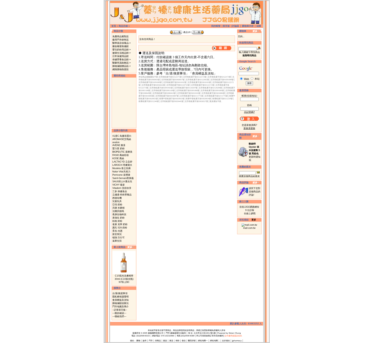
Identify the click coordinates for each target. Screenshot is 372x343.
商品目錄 (123, 26)
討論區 (235, 26)
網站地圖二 (215, 341)
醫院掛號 (192, 341)
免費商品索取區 (120, 36)
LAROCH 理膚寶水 (122, 165)
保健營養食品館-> (121, 59)
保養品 (158, 341)
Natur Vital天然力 (121, 171)
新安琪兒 (117, 234)
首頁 (113, 26)
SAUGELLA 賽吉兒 (122, 181)
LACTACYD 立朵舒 (122, 161)
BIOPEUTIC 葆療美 (122, 151)
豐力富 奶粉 (118, 148)
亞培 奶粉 (117, 204)
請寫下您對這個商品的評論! (254, 191)
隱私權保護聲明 (120, 296)
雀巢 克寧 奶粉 (119, 224)
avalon (116, 142)
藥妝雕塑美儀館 (120, 46)
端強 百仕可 (118, 237)
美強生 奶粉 (118, 217)
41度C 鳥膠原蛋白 (121, 136)
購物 (138, 341)
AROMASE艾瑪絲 (121, 139)
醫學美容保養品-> (121, 43)
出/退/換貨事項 (119, 293)
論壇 (144, 341)
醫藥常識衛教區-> (121, 62)
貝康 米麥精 (118, 207)
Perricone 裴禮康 (121, 175)
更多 (253, 219)
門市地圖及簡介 (120, 306)
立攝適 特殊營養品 (122, 194)
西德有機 (117, 198)
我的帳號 (215, 26)
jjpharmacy (237, 341)
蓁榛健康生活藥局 (178, 333)
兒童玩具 (117, 201)
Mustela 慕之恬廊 (121, 168)
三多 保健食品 (119, 191)
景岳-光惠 (117, 231)
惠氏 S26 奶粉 (119, 227)
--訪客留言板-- (119, 309)
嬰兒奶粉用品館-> (121, 49)
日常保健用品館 (120, 56)
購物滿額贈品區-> (121, 66)
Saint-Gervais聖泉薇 (123, 178)
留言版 (226, 26)
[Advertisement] (124, 102)
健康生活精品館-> (121, 53)
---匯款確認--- (119, 313)
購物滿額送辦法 (120, 303)
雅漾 (171, 341)
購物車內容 (248, 26)
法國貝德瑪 (118, 211)
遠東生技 (117, 240)
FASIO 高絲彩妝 (120, 155)
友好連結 (226, 341)
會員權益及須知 (120, 300)
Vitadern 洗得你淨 (121, 188)
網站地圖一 (203, 341)
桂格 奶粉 (117, 221)
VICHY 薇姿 (118, 184)
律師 (177, 341)
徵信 (184, 341)
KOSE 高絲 (118, 158)
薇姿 (165, 341)
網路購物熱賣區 (120, 69)
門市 (151, 341)
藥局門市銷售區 (120, 39)
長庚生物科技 (119, 214)
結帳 (259, 26)
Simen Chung (235, 333)
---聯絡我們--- (119, 316)
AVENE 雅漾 (118, 145)
